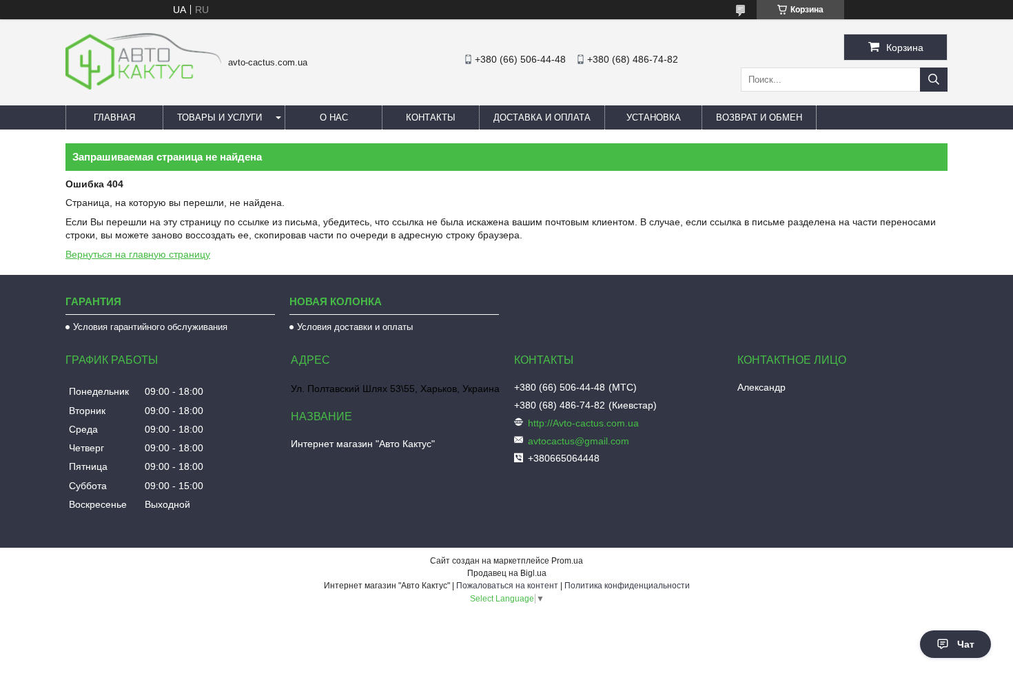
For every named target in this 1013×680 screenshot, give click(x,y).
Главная (114, 117)
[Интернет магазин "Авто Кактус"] (143, 86)
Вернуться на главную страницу (137, 254)
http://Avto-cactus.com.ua (583, 423)
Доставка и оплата (542, 117)
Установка (653, 117)
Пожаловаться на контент (507, 585)
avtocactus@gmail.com (578, 440)
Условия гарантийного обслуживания (150, 327)
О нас (334, 117)
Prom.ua (567, 561)
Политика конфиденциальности (627, 585)
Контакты (431, 117)
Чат (965, 644)
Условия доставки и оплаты (355, 327)
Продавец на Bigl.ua (506, 573)
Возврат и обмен (759, 117)
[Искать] (934, 80)
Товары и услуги (219, 117)
